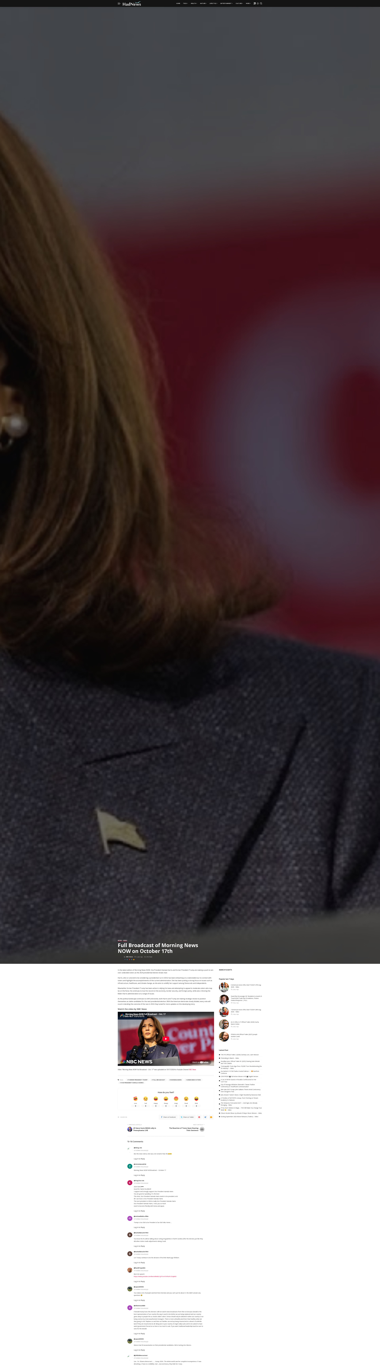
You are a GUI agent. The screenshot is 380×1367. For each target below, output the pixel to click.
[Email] (134, 959)
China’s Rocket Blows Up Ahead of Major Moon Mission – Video (241, 1113)
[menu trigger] (120, 3)
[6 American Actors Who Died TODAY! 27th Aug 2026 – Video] (224, 987)
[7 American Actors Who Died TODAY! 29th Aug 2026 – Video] (224, 1012)
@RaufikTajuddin (139, 1268)
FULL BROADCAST (159, 1080)
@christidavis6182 (140, 1164)
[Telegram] (132, 959)
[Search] (261, 3)
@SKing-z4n (138, 1148)
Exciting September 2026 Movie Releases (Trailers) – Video (239, 1117)
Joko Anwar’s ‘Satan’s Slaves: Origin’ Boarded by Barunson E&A (241, 1095)
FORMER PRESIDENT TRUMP (137, 1080)
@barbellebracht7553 (141, 1233)
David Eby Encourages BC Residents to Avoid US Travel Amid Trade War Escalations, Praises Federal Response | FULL (246, 998)
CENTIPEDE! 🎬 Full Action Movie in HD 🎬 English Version (239, 1076)
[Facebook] (125, 959)
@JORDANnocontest (141, 1355)
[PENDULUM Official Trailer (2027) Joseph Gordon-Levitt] (224, 1037)
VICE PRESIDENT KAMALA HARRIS (132, 1082)
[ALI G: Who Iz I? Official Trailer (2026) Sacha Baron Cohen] (224, 1024)
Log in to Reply (139, 1159)
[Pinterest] (129, 959)
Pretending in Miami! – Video (230, 1058)
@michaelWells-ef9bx (141, 1216)
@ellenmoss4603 (139, 1306)
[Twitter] (127, 959)
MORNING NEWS (175, 1080)
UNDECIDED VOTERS (194, 1080)
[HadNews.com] (132, 3)
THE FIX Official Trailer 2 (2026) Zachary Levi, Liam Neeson (240, 1055)
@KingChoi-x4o (139, 1181)
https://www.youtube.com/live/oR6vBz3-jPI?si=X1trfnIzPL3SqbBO (155, 1276)
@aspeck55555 (139, 1287)
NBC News (129, 957)
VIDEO (125, 940)
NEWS (120, 940)
